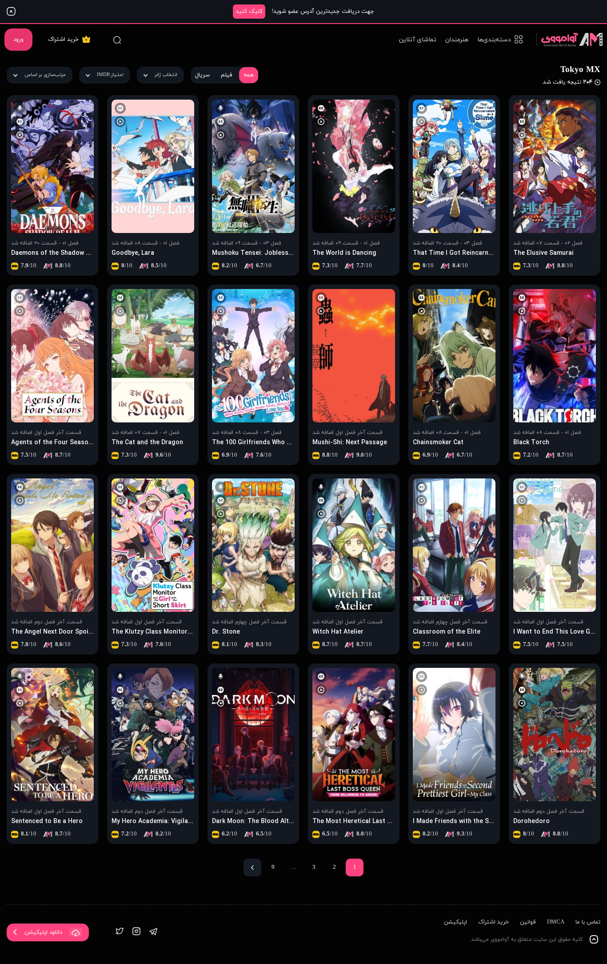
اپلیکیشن (455, 922)
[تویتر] (119, 932)
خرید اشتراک (63, 40)
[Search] (117, 39)
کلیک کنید (249, 12)
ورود (18, 40)
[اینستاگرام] (136, 932)
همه (249, 75)
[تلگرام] (153, 932)
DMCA (555, 922)
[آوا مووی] (569, 39)
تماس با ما (587, 922)
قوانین (528, 922)
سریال (202, 75)
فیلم (226, 75)
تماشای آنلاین (417, 40)
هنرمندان (456, 40)
